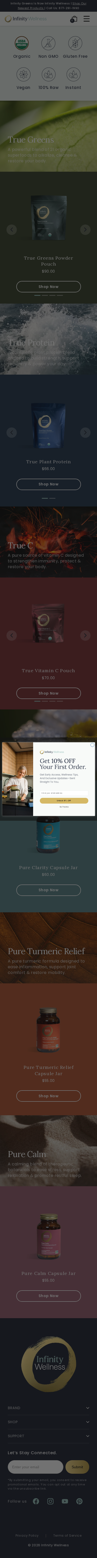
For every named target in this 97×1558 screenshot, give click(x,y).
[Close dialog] (92, 745)
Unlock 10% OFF (64, 800)
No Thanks (63, 807)
